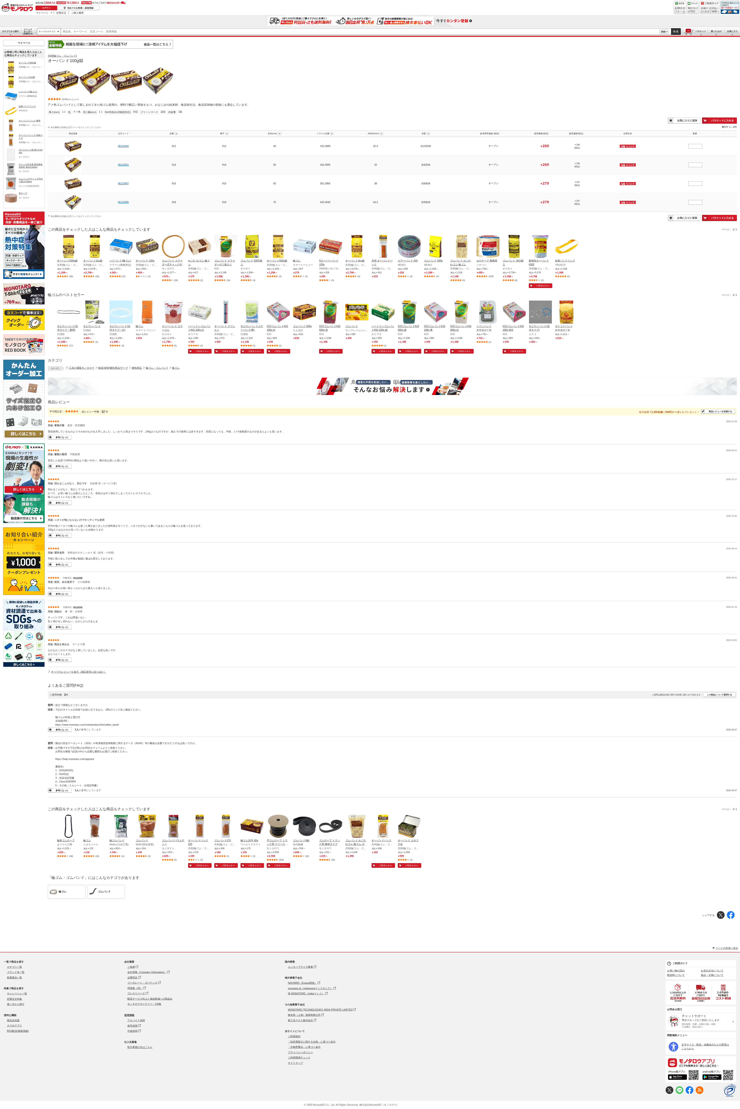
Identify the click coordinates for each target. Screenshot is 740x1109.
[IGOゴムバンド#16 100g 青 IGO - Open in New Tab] (435, 312)
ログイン (46, 8)
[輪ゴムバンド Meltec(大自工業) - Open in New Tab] (121, 827)
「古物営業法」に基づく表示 (304, 1047)
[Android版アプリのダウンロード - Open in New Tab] (718, 1075)
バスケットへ (542, 285)
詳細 (663, 31)
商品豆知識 (13, 1020)
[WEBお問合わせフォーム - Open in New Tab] (680, 7)
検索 (676, 31)
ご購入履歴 (77, 12)
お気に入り (732, 31)
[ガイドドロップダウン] (710, 10)
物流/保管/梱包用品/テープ (113, 367)
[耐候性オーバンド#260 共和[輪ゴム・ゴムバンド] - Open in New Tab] (540, 247)
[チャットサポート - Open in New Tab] (693, 7)
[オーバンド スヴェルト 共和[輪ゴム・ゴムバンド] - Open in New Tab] (225, 312)
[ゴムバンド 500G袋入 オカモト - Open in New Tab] (252, 247)
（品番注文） (28, 31)
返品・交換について (712, 975)
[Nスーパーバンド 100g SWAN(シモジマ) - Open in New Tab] (330, 247)
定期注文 (61, 12)
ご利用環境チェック (299, 1057)
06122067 (123, 183)
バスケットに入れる (722, 120)
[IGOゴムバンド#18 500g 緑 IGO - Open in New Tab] (409, 312)
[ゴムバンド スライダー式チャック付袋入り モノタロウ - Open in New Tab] (173, 247)
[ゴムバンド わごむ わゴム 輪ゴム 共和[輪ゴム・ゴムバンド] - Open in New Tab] (461, 247)
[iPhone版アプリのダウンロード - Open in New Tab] (683, 1075)
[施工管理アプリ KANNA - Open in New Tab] (24, 492)
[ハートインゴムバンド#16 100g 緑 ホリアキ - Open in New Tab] (383, 312)
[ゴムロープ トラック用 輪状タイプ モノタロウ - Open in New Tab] (330, 827)
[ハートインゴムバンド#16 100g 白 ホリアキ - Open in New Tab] (199, 312)
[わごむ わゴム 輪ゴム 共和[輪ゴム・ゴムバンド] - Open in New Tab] (199, 247)
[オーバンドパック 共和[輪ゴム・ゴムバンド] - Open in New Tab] (383, 827)
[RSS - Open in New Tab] (699, 1093)
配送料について (676, 975)
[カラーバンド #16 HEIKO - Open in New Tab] (409, 247)
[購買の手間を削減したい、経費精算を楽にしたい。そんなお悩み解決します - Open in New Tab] (392, 386)
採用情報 (129, 1015)
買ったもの (716, 31)
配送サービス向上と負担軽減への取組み (149, 998)
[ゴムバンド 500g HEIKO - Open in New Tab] (435, 247)
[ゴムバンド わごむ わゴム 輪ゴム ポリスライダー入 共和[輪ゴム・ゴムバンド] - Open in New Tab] (356, 827)
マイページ (42, 12)
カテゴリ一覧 (14, 967)
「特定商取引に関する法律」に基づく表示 (312, 1041)
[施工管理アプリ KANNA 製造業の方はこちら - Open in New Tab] (24, 522)
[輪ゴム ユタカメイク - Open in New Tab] (94, 827)
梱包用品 (137, 367)
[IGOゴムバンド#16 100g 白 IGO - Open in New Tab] (278, 312)
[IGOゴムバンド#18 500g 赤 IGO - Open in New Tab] (330, 312)
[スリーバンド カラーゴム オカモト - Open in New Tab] (173, 312)
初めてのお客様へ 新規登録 (80, 8)
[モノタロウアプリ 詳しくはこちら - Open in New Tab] (701, 1062)
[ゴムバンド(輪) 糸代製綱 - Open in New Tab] (304, 827)
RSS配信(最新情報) (18, 1031)
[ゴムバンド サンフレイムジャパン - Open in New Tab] (356, 312)
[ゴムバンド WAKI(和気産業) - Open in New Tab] (147, 827)
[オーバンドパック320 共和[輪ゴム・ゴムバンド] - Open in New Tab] (199, 827)
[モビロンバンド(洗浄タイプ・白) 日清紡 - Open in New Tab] (121, 312)
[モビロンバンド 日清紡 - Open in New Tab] (94, 312)
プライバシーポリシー (300, 1052)
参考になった (62, 437)
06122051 (123, 164)
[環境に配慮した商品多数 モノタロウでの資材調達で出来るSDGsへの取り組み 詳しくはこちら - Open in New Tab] (24, 666)
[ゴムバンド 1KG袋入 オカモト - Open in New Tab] (514, 247)
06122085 (123, 202)
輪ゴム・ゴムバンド (157, 367)
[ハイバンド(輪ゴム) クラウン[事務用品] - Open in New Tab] (121, 247)
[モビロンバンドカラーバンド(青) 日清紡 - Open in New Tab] (252, 312)
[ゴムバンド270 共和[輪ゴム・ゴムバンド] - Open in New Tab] (225, 827)
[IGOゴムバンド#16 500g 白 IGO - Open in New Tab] (461, 312)
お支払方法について (712, 970)
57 (103, 411)
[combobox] (360, 32)
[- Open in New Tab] (678, 992)
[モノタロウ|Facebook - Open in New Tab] (689, 1093)
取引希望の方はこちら (139, 1047)
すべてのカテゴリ (47, 31)
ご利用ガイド (680, 963)
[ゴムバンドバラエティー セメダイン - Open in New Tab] (173, 827)
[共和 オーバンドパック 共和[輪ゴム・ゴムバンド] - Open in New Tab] (383, 247)
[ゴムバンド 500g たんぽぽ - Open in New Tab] (304, 312)
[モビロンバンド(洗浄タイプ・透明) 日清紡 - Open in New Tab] (68, 312)
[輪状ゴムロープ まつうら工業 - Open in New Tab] (68, 827)
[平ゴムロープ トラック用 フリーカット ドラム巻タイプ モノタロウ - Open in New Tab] (278, 827)
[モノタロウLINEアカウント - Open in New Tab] (679, 1093)
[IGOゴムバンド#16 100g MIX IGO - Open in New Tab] (514, 312)
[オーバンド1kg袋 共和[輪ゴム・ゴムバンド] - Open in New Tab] (94, 247)
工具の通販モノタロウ (81, 367)
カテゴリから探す (10, 31)
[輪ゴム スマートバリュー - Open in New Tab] (304, 247)
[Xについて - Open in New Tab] (669, 1093)
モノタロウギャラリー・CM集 (144, 1004)
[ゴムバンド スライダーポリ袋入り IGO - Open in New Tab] (225, 247)
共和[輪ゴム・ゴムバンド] (62, 55)
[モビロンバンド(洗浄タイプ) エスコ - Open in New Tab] (540, 312)
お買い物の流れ (676, 970)
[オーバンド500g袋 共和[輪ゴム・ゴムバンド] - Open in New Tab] (68, 247)
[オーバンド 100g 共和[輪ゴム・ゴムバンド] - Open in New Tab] (147, 247)
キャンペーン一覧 (17, 993)
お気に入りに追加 (687, 120)
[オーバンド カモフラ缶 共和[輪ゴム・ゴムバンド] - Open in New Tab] (409, 827)
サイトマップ (295, 1063)
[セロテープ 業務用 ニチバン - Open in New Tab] (488, 247)
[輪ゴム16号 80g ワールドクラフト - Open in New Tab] (252, 827)
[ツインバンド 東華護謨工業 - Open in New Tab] (488, 312)
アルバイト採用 (136, 1020)
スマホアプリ (14, 1025)
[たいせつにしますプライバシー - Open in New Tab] (729, 1090)
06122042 (123, 146)
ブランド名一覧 (15, 972)
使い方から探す (15, 1004)
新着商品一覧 (14, 977)
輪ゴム (176, 367)
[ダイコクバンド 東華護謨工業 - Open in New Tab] (566, 312)
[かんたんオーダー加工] (24, 438)
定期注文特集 (14, 999)
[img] (18, 8)
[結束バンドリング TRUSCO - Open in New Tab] (566, 247)
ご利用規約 (294, 1036)
